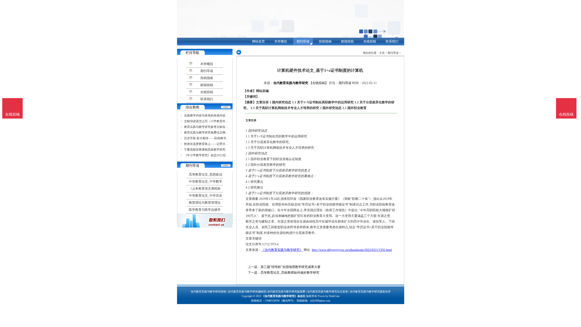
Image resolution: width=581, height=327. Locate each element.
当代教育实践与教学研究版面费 (286, 291)
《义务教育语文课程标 (205, 188)
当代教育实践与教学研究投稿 (208, 291)
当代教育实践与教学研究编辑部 (247, 291)
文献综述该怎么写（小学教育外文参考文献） (213, 121)
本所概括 (280, 41)
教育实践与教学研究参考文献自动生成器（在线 (215, 127)
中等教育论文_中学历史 (205, 195)
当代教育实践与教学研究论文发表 (327, 291)
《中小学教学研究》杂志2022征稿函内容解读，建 (216, 155)
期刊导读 (303, 41)
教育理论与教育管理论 (205, 202)
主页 (382, 52)
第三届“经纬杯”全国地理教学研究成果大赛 (290, 267)
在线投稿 (369, 41)
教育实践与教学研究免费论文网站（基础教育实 (215, 132)
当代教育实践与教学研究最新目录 (370, 291)
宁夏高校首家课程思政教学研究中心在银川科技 (215, 149)
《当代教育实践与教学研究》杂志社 (283, 296)
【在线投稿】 (318, 83)
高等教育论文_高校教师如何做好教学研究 (290, 272)
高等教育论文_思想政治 (205, 174)
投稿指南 (325, 41)
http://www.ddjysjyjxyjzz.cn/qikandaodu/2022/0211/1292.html (352, 250)
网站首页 (258, 41)
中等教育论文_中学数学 (205, 181)
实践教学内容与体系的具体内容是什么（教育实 (215, 115)
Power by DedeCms (329, 296)
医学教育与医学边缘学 (205, 209)
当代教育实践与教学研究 (290, 83)
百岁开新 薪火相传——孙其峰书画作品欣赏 (212, 138)
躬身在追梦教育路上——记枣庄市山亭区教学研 (215, 144)
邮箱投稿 (347, 41)
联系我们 (392, 41)
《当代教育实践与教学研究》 (282, 250)
